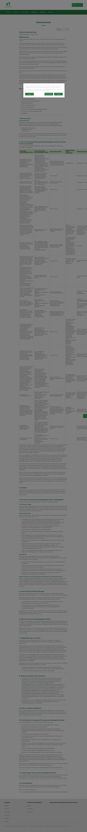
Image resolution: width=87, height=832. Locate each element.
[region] (44, 90)
